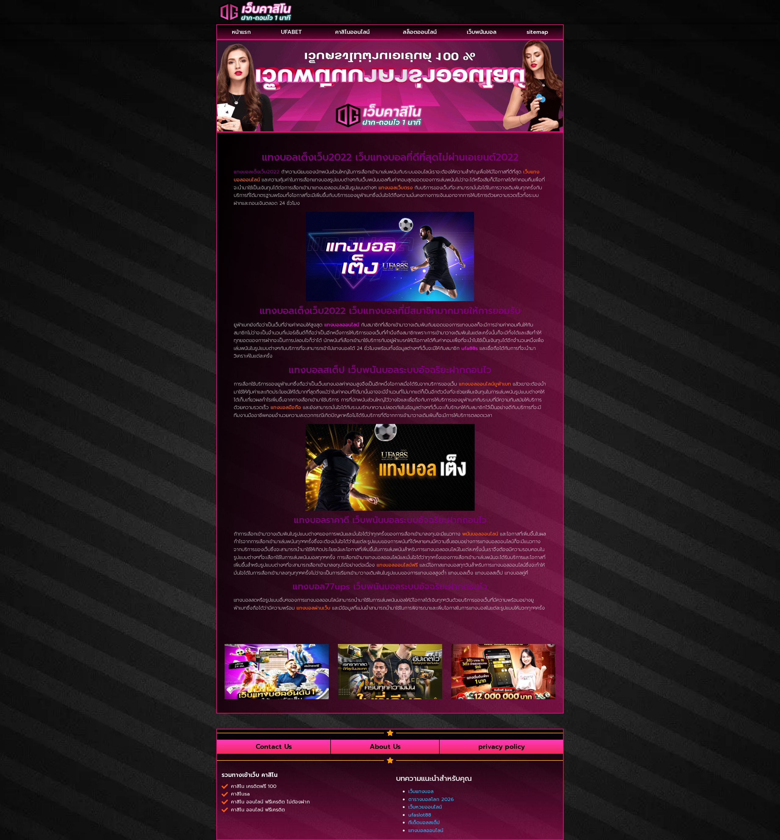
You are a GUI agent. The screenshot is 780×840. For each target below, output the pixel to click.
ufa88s (469, 348)
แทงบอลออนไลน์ (341, 325)
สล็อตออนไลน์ (420, 32)
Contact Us (274, 747)
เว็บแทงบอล (421, 791)
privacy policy (501, 747)
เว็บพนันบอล (481, 32)
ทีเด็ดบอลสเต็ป (424, 822)
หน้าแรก (241, 32)
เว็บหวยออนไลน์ (425, 807)
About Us (385, 747)
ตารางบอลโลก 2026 (431, 799)
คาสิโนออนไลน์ (352, 32)
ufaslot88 (419, 815)
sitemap (537, 32)
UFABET (291, 32)
